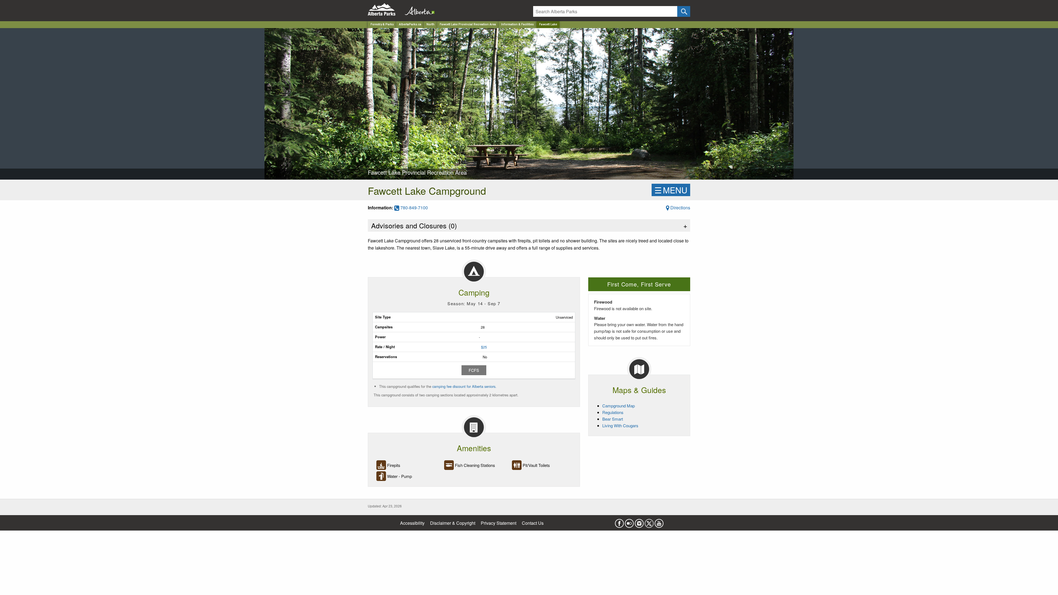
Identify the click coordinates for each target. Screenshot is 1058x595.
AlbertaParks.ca (410, 24)
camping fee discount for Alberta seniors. (464, 386)
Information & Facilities (517, 24)
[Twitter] (649, 521)
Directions (679, 207)
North (430, 24)
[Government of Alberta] (418, 9)
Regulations (613, 412)
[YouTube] (659, 521)
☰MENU (670, 190)
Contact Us (533, 523)
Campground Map (618, 406)
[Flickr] (629, 521)
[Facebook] (619, 521)
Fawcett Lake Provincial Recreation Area (468, 24)
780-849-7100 (413, 207)
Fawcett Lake (548, 24)
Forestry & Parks (382, 24)
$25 (484, 347)
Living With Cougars (620, 425)
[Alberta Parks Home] (385, 9)
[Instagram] (639, 521)
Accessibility (412, 523)
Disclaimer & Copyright (452, 523)
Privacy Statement (498, 523)
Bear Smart (612, 419)
